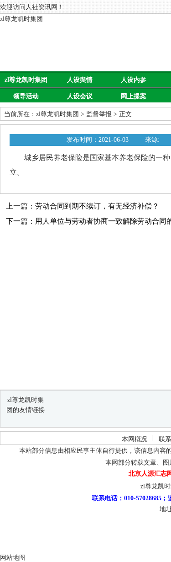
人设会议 (80, 96)
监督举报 (99, 114)
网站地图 (13, 557)
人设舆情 (80, 79)
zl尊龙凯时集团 (21, 19)
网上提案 (133, 96)
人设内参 (133, 79)
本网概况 (134, 439)
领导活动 (26, 96)
